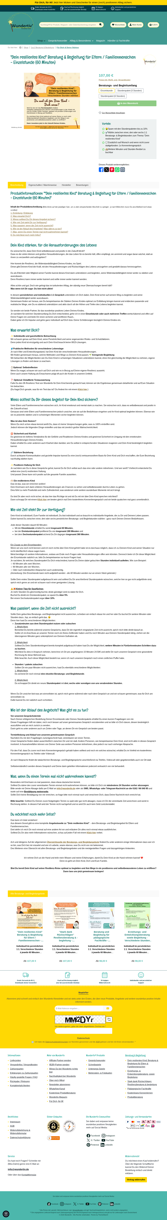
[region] (52, 101)
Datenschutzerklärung (20, 1137)
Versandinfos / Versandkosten (24, 1065)
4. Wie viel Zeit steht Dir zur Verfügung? (29, 222)
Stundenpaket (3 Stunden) (129, 90)
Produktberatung (135, 1097)
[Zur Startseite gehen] (21, 25)
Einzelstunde (107, 90)
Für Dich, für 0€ (56, 1101)
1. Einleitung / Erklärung (22, 213)
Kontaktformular (29, 1175)
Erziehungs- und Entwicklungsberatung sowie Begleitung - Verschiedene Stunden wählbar (137, 936)
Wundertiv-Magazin (58, 1097)
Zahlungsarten (16, 1069)
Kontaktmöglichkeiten (20, 1085)
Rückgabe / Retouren (20, 1081)
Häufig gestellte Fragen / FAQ (23, 1077)
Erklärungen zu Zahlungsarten (24, 1073)
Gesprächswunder (96, 1060)
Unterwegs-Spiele (96, 1069)
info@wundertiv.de (18, 1169)
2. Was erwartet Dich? (21, 216)
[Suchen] (101, 24)
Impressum (15, 1122)
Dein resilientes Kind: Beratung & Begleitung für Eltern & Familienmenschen (142, 1063)
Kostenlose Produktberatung (62, 1093)
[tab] (17, 185)
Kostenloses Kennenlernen (140, 1093)
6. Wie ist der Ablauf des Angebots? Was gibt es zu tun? (36, 229)
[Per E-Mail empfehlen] (123, 170)
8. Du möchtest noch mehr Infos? (26, 235)
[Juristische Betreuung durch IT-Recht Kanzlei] (53, 1138)
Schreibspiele (94, 1065)
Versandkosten (77, 1210)
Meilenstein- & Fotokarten (100, 1073)
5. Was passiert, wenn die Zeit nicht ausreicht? (32, 226)
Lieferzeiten (15, 1060)
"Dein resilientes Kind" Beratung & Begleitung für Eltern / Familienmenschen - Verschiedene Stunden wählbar (30, 936)
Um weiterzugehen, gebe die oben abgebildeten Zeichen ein (80, 1026)
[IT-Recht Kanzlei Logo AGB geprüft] (69, 1126)
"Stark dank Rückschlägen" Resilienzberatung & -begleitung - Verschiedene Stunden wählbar (65, 936)
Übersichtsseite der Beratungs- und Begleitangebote (73, 842)
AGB (98, 1042)
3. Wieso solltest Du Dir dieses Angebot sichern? (33, 219)
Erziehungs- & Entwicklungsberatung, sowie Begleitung (141, 1074)
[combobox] (68, 24)
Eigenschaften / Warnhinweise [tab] (43, 185)
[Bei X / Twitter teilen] (106, 170)
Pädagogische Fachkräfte (139, 1089)
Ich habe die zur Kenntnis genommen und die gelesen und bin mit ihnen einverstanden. (85, 1042)
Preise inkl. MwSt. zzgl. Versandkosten (114, 80)
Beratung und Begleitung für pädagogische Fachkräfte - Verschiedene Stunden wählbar (101, 936)
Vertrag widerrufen (136, 1180)
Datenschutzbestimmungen (56, 1042)
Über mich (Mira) (57, 1080)
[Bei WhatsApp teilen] (117, 170)
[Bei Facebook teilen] (101, 170)
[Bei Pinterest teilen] (112, 170)
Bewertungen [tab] (82, 185)
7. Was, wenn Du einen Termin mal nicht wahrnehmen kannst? (39, 232)
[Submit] (107, 1008)
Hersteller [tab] (66, 185)
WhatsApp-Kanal (57, 1089)
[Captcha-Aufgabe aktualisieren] (109, 1019)
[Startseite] (20, 47)
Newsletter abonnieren (59, 1084)
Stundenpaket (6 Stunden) (113, 96)
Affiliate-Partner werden (60, 1060)
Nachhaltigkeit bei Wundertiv (62, 1076)
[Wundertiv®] (149, 61)
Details (29, 960)
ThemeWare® (103, 1215)
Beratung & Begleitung (135, 1055)
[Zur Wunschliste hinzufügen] (40, 924)
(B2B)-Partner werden (59, 1065)
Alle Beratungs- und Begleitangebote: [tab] (27, 894)
